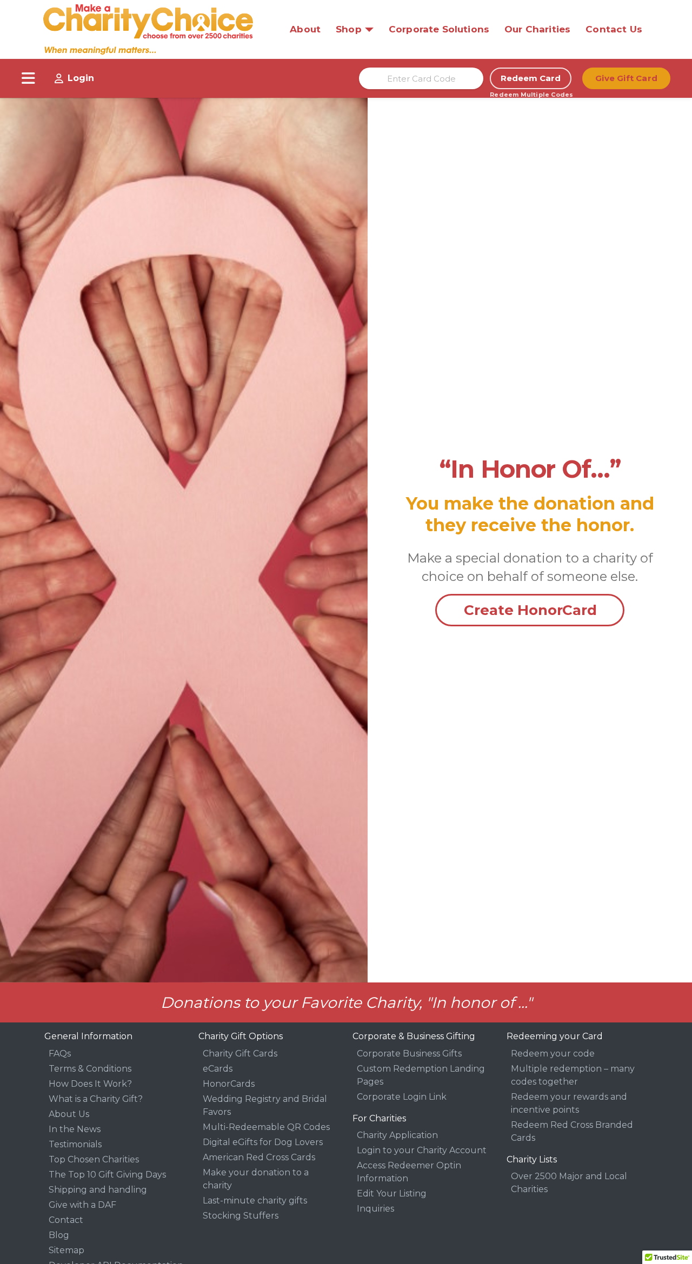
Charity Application (397, 1135)
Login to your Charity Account (422, 1150)
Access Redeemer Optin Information (409, 1171)
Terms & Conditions (90, 1069)
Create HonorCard (530, 610)
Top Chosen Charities (94, 1159)
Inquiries (375, 1208)
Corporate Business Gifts (409, 1053)
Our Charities (537, 29)
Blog (59, 1235)
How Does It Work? (90, 1084)
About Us (69, 1114)
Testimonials (75, 1144)
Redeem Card (531, 78)
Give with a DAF (82, 1205)
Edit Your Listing (392, 1193)
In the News (75, 1129)
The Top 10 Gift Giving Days (107, 1174)
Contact (66, 1220)
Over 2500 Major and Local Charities (569, 1182)
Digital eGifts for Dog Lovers (263, 1142)
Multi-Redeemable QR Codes (266, 1127)
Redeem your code (553, 1053)
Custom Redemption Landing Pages (421, 1075)
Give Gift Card (626, 78)
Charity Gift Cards (240, 1053)
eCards (217, 1069)
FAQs (60, 1053)
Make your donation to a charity (256, 1179)
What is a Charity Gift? (96, 1099)
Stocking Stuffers (240, 1216)
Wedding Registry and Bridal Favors (265, 1105)
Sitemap (66, 1250)
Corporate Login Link (402, 1097)
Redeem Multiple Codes (530, 94)
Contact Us (613, 29)
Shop (349, 29)
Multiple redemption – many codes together (573, 1075)
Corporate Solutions (439, 29)
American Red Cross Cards (259, 1157)
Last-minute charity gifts (255, 1200)
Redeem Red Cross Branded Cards (572, 1131)
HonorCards (229, 1084)
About (305, 29)
